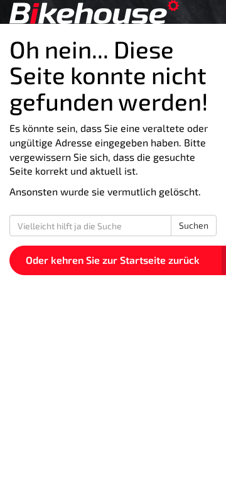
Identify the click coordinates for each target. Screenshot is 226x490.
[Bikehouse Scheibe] (113, 12)
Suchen (193, 225)
